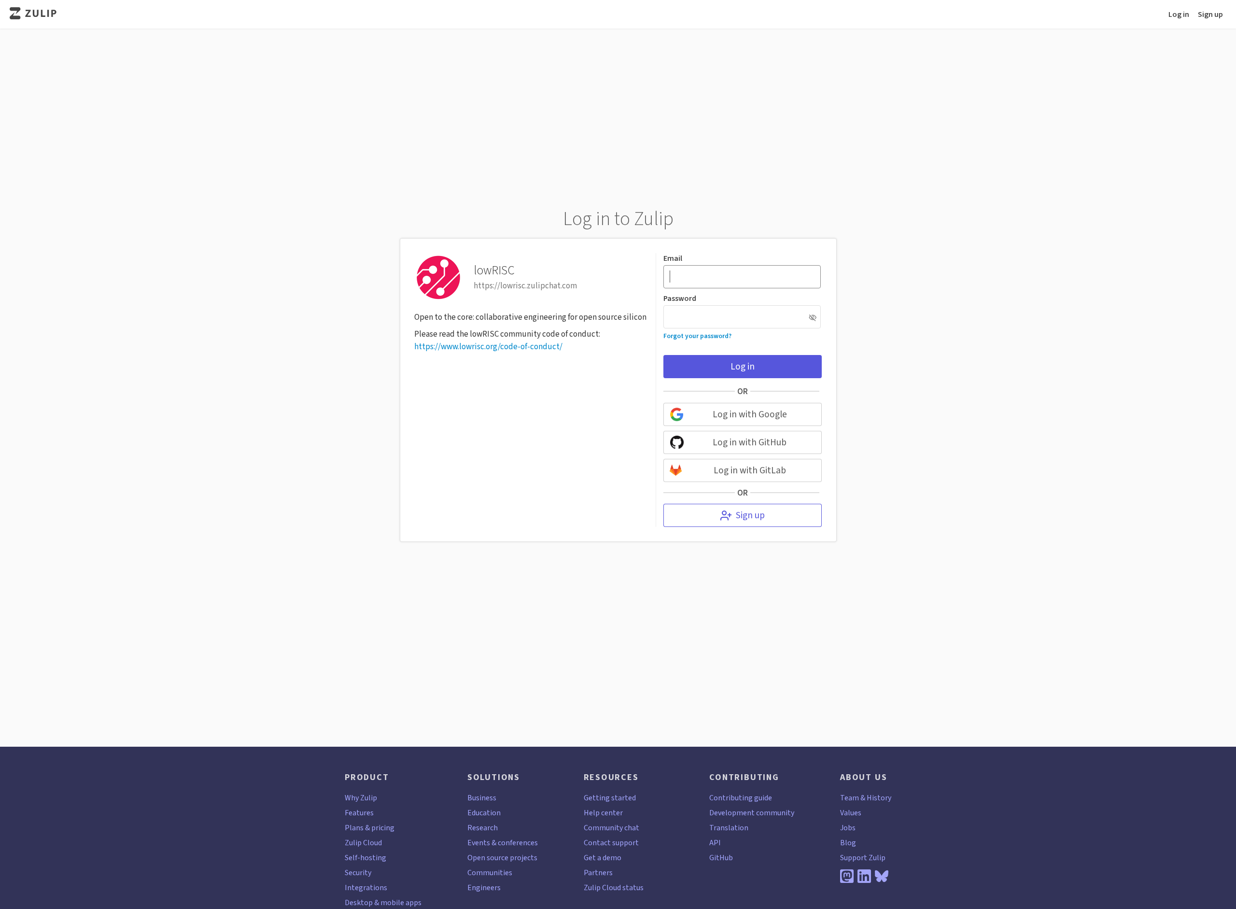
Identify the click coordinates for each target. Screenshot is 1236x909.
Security (358, 872)
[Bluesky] (881, 876)
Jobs (848, 828)
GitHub (721, 857)
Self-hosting (365, 857)
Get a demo (602, 857)
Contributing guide (740, 798)
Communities (489, 872)
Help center (603, 813)
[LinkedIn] (864, 876)
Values (850, 813)
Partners (598, 872)
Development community (751, 813)
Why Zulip (361, 798)
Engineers (484, 887)
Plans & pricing (369, 828)
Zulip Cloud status (614, 887)
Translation (728, 828)
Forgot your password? (697, 335)
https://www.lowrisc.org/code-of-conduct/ (488, 346)
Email (672, 258)
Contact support (611, 843)
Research (482, 828)
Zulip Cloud (363, 843)
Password (679, 298)
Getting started (610, 798)
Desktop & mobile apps (383, 902)
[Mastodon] (847, 876)
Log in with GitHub (750, 442)
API (715, 843)
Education (484, 813)
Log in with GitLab (750, 470)
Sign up (1210, 14)
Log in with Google (750, 414)
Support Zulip (862, 857)
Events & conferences (502, 843)
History (879, 798)
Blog (848, 843)
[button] (813, 317)
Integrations (366, 887)
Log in (1178, 14)
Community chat (611, 828)
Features (359, 813)
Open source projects (502, 857)
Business (481, 798)
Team (849, 798)
